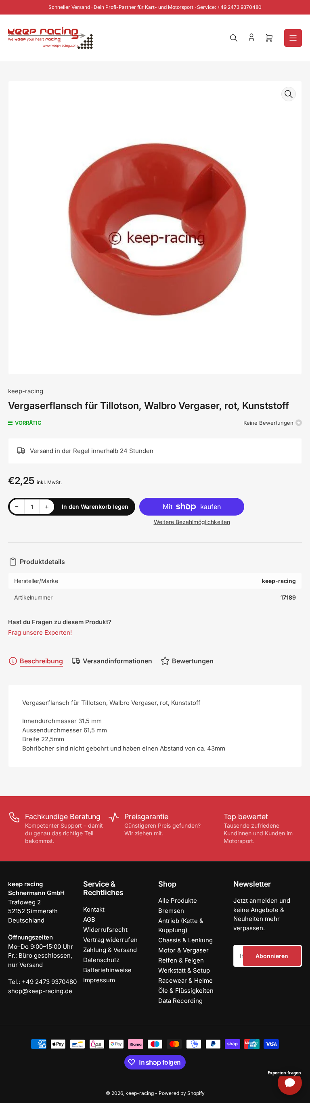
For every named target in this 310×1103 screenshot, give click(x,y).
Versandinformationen (117, 661)
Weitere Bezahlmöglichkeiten (192, 521)
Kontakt (94, 909)
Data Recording (180, 1000)
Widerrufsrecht (105, 929)
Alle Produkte (177, 900)
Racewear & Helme (185, 980)
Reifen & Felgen (181, 960)
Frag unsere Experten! (40, 632)
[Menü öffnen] (293, 38)
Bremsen (171, 910)
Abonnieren (272, 955)
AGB (89, 919)
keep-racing (25, 391)
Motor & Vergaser (183, 950)
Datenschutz (101, 960)
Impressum (99, 980)
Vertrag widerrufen (110, 940)
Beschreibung (41, 661)
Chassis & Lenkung (185, 940)
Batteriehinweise (107, 970)
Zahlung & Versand (110, 950)
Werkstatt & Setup (184, 970)
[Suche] (234, 38)
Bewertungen (193, 661)
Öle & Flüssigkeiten (186, 990)
